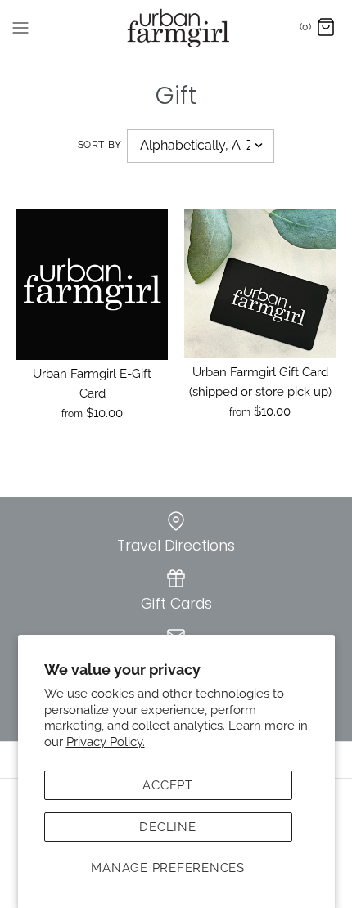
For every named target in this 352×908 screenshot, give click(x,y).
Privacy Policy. (105, 742)
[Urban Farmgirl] (176, 27)
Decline (167, 827)
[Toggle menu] (20, 27)
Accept (167, 785)
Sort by (100, 145)
